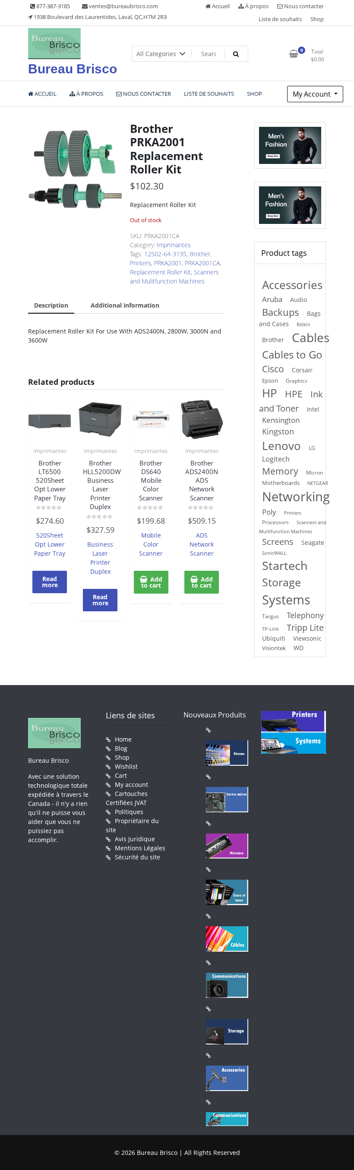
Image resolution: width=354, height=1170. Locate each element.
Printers (140, 263)
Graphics (296, 380)
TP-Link (270, 629)
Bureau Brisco (72, 69)
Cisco (273, 369)
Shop (317, 19)
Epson (270, 380)
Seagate (312, 542)
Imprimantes (174, 245)
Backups (280, 311)
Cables (310, 337)
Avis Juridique (135, 839)
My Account (312, 94)
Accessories (292, 284)
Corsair (302, 370)
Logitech (276, 459)
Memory (280, 471)
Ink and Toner (291, 401)
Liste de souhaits (280, 19)
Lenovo (281, 445)
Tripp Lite (305, 627)
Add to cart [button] (151, 582)
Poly (269, 512)
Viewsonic (307, 638)
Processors (275, 522)
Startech (285, 565)
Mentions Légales (140, 848)
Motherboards (281, 483)
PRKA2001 (168, 263)
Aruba (272, 299)
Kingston (278, 431)
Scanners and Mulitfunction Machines (292, 527)
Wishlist (126, 766)
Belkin (303, 324)
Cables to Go (292, 354)
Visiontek (274, 648)
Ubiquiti (273, 638)
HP (269, 393)
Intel (313, 409)
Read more (50, 582)
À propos (256, 6)
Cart (121, 775)
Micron (314, 472)
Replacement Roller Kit (160, 272)
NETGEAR (317, 483)
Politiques (129, 812)
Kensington (281, 420)
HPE (294, 393)
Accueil (220, 6)
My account (131, 784)
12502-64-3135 (165, 254)
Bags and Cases (290, 318)
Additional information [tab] (125, 305)
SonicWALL (274, 553)
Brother (200, 254)
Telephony (305, 615)
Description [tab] (51, 305)
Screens (278, 541)
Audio (298, 300)
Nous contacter (303, 6)
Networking (296, 496)
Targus (270, 616)
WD (298, 648)
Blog (121, 748)
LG (312, 447)
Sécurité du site (137, 857)
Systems (286, 599)
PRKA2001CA (202, 263)
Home (123, 739)
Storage (281, 582)
